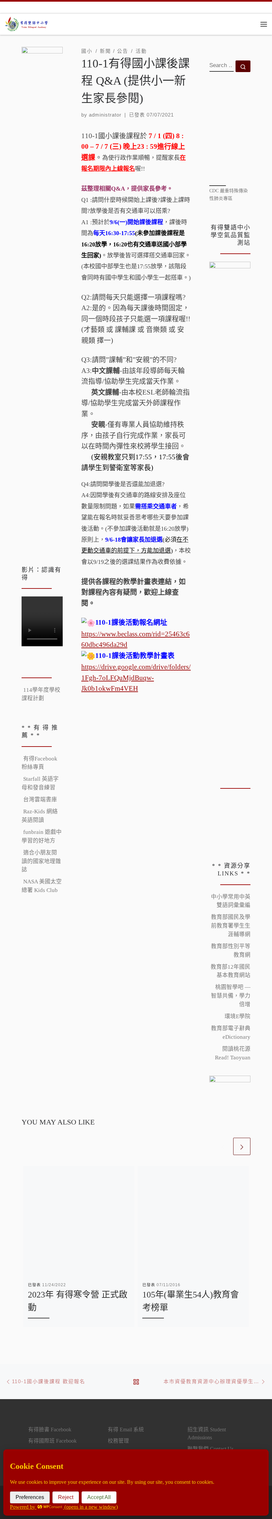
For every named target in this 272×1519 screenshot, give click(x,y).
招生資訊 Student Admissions (206, 1433)
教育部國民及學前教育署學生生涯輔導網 (230, 925)
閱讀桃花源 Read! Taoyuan (232, 1053)
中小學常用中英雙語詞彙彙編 (230, 901)
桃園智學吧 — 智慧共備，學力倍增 (230, 995)
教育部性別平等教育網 (230, 950)
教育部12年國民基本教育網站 (230, 971)
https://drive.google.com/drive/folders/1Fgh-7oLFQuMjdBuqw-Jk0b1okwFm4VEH (136, 677)
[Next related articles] (241, 1146)
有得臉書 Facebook (49, 1429)
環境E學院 (237, 1016)
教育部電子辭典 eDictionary (230, 1032)
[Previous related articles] (223, 1146)
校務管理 (118, 1441)
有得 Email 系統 (126, 1429)
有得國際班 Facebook (52, 1441)
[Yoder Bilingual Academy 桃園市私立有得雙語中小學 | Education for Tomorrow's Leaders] (27, 23)
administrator (105, 115)
